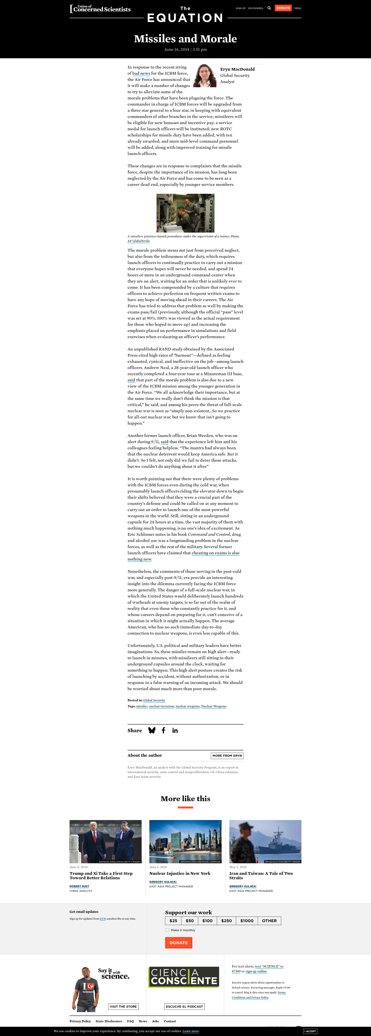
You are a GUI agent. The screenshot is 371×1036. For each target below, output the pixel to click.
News (143, 1021)
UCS (103, 918)
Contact (170, 1021)
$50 (190, 920)
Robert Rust (79, 886)
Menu (297, 8)
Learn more (191, 1031)
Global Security (154, 700)
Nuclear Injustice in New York (179, 873)
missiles (141, 706)
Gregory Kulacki (163, 881)
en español (256, 8)
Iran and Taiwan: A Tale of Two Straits (261, 875)
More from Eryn (227, 756)
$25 (173, 920)
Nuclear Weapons (213, 706)
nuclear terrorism (161, 706)
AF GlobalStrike (139, 241)
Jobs (155, 1021)
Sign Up (241, 8)
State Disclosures (109, 1021)
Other (269, 920)
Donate (283, 8)
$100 (207, 920)
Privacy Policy (80, 1021)
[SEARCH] (269, 8)
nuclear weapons (188, 706)
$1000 (247, 920)
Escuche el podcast (184, 1006)
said (131, 380)
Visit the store (123, 1006)
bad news (141, 73)
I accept (310, 1031)
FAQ (130, 1021)
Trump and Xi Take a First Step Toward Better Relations (101, 875)
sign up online (256, 971)
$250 (226, 920)
